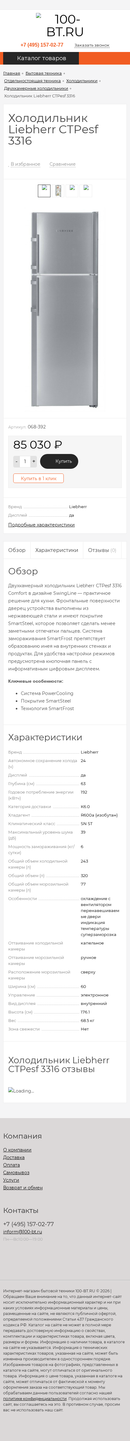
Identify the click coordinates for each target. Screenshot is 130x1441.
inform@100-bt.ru (22, 1232)
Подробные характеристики (41, 525)
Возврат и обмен (23, 1188)
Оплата (11, 1165)
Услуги (11, 1180)
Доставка (14, 1157)
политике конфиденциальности (35, 1398)
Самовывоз (16, 1172)
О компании (17, 1150)
